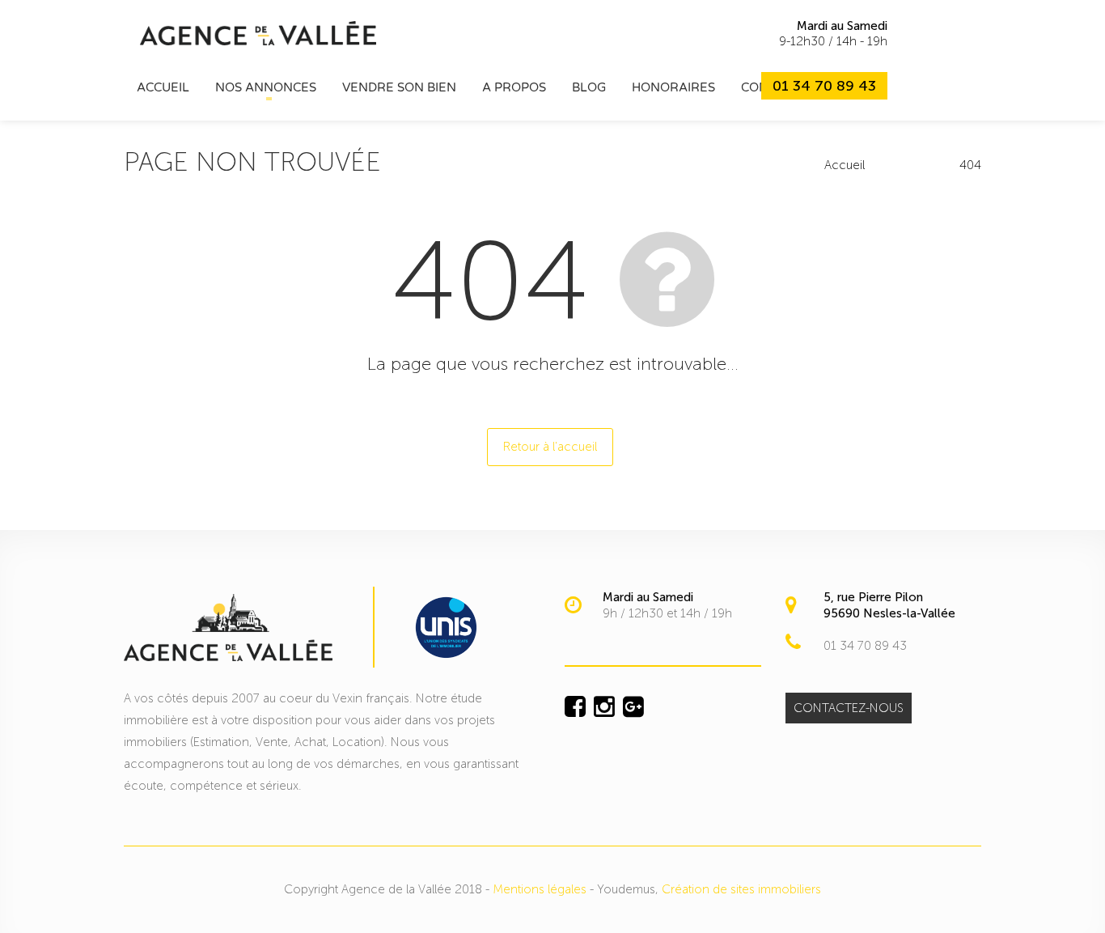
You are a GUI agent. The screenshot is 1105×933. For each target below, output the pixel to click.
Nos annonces (265, 87)
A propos (514, 87)
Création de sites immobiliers (741, 889)
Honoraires (673, 87)
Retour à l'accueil (550, 446)
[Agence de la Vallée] (258, 32)
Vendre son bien (399, 87)
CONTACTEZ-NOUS (849, 708)
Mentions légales (539, 889)
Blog (589, 87)
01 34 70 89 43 (824, 86)
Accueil (163, 87)
